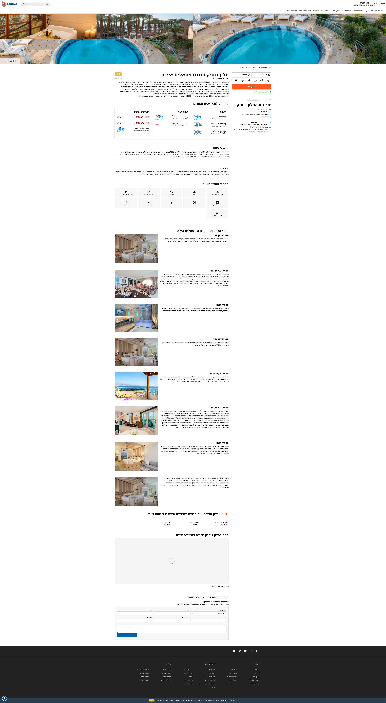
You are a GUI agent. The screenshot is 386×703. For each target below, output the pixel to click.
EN (382, 4)
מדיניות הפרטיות (232, 684)
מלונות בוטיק (211, 670)
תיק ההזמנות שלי (292, 11)
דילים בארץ (369, 11)
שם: (188, 610)
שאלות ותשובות (317, 11)
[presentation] (155, 283)
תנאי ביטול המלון (252, 100)
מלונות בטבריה (144, 673)
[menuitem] (379, 10)
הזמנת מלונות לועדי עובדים (207, 684)
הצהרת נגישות (255, 684)
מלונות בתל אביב (166, 680)
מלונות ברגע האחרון (253, 680)
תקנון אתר (256, 677)
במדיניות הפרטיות (161, 700)
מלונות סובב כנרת (166, 673)
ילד (255, 80)
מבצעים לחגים (358, 11)
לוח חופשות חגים (232, 677)
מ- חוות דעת (118, 78)
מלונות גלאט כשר (210, 680)
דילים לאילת (233, 680)
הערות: (224, 624)
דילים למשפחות (188, 684)
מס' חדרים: (150, 617)
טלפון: (151, 610)
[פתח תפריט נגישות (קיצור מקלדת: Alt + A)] (4, 698)
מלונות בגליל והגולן (143, 670)
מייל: (224, 617)
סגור (151, 700)
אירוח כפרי (212, 673)
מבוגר (268, 80)
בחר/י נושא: (223, 610)
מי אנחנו (327, 11)
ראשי (269, 67)
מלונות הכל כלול (188, 670)
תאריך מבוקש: (185, 617)
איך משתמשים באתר (231, 670)
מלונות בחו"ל (347, 11)
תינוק (242, 80)
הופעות (213, 687)
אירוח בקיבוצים (188, 673)
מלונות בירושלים (144, 680)
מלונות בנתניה (145, 677)
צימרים (191, 677)
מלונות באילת (263, 67)
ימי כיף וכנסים (336, 11)
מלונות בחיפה (167, 677)
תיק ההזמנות (233, 673)
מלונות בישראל (379, 11)
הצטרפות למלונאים (305, 11)
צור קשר (256, 673)
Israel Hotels (281, 11)
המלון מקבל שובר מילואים (262, 92)
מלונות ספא (211, 677)
